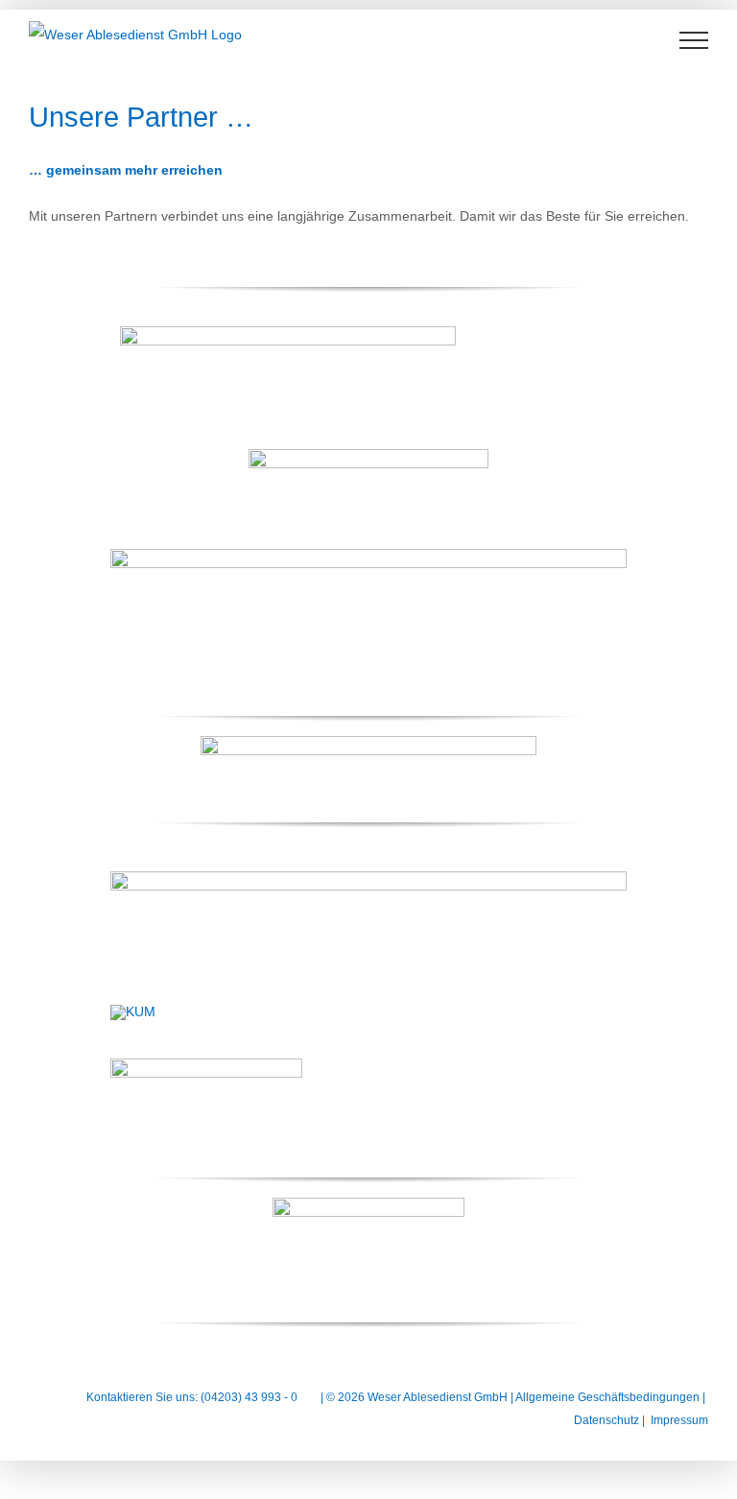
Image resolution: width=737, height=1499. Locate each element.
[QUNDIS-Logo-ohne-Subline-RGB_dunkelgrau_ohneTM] (368, 456)
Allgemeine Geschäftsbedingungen (607, 1397)
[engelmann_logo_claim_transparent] (288, 333)
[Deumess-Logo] (368, 878)
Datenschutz (606, 1420)
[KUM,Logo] (132, 1011)
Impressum (679, 1420)
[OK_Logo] (368, 1204)
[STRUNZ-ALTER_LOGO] (206, 1065)
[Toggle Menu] (694, 40)
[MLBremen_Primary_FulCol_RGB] (368, 742)
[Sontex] (368, 555)
